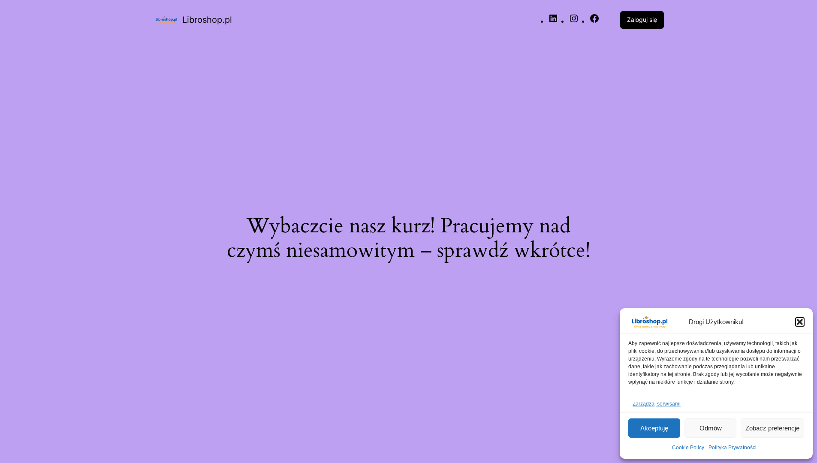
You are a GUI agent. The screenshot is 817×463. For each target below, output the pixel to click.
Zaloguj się (642, 19)
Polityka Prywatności (732, 448)
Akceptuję (654, 428)
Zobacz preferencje (772, 428)
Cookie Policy (688, 448)
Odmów (710, 428)
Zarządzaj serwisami (657, 404)
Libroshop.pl (207, 20)
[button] (800, 322)
